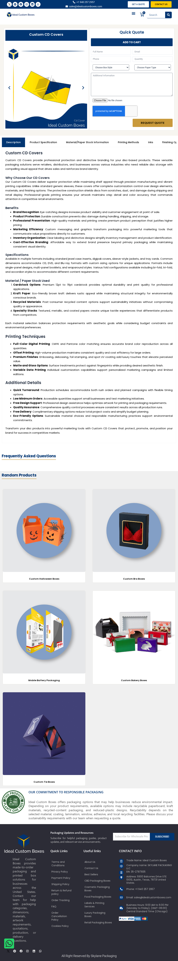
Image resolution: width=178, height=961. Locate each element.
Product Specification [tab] (43, 142)
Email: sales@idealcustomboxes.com (148, 897)
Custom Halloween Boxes (44, 578)
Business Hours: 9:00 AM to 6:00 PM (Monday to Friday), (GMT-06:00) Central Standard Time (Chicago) (147, 908)
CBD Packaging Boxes (97, 880)
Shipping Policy (60, 884)
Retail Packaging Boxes (98, 922)
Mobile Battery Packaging (44, 680)
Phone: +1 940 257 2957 (140, 889)
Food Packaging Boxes (97, 896)
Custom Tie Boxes (44, 782)
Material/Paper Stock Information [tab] (87, 142)
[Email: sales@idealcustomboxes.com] (121, 897)
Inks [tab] (150, 142)
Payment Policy (60, 878)
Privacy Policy (59, 871)
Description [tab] (13, 142)
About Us (89, 862)
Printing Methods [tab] (128, 142)
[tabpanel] (89, 295)
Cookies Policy (60, 926)
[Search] (168, 15)
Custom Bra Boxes (134, 578)
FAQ (53, 906)
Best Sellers (91, 874)
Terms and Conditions (58, 863)
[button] (133, 13)
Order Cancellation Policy (59, 916)
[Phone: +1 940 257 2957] (121, 889)
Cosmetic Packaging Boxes (97, 888)
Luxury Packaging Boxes (94, 914)
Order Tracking (60, 900)
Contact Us (91, 868)
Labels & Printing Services (94, 904)
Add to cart (132, 42)
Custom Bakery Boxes (134, 680)
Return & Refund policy (61, 892)
